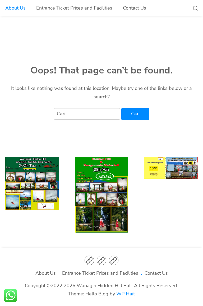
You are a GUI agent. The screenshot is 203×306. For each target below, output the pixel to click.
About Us (15, 8)
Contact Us (134, 8)
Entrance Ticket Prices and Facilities (74, 8)
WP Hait (125, 294)
